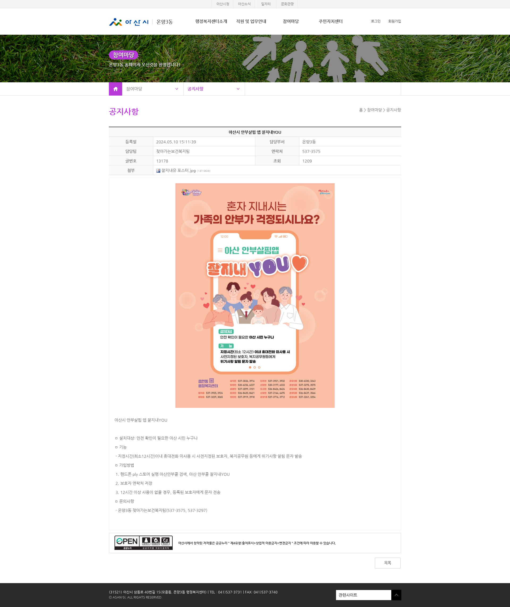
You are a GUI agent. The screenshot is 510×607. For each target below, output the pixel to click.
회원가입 (394, 21)
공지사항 (195, 88)
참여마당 (291, 21)
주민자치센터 (331, 21)
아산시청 (222, 4)
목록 (387, 563)
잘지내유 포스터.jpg (185, 170)
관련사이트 (346, 593)
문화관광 (287, 4)
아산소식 (244, 4)
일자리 (266, 4)
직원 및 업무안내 (251, 21)
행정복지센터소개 (211, 21)
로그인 (376, 21)
